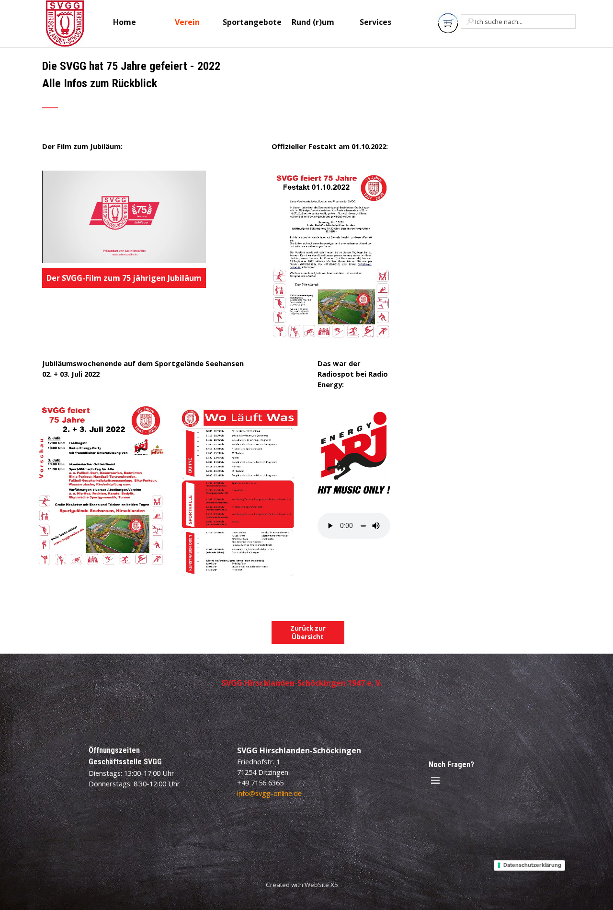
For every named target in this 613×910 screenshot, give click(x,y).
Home (124, 22)
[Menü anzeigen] (435, 780)
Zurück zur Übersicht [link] (308, 632)
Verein (187, 22)
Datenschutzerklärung (532, 865)
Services (375, 22)
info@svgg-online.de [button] (269, 793)
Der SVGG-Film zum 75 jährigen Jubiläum (124, 278)
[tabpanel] (170, 90)
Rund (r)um (313, 22)
